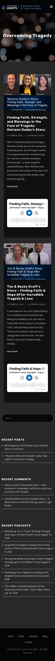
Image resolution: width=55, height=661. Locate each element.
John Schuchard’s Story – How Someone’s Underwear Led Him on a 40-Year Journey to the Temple (28, 488)
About (21, 636)
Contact (28, 642)
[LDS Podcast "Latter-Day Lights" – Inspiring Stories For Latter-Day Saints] (22, 5)
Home (11, 636)
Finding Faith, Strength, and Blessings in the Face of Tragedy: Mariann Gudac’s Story (27, 124)
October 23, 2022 (15, 304)
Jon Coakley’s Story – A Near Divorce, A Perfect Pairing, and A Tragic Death (28, 502)
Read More (12, 186)
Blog (45, 636)
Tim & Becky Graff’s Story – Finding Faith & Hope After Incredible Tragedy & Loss (26, 293)
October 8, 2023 (14, 135)
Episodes (33, 636)
